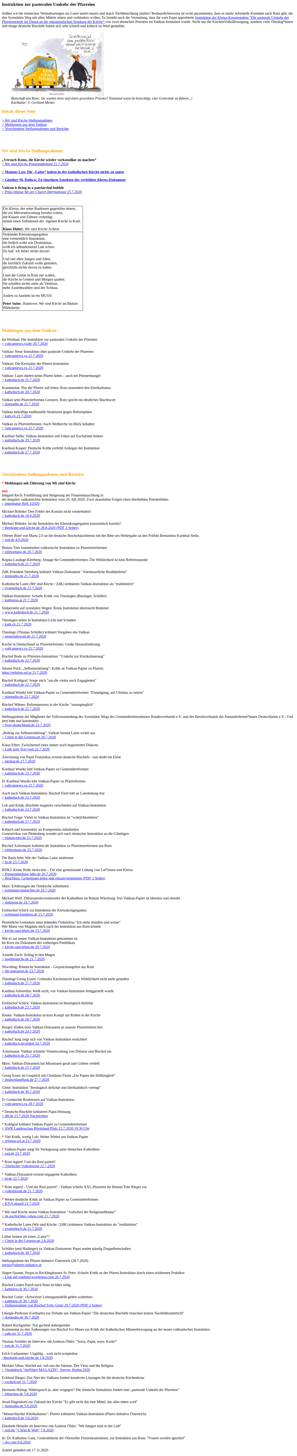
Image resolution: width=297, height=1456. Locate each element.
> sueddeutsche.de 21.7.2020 (23, 959)
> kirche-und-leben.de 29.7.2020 (26, 947)
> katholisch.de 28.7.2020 (21, 995)
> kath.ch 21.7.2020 (16, 416)
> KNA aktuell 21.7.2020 (20, 1204)
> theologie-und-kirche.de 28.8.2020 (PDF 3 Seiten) (40, 528)
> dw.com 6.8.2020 (16, 1442)
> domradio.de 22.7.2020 (20, 697)
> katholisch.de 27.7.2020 (21, 452)
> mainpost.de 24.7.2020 (20, 902)
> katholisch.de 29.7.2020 (21, 440)
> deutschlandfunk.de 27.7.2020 (25, 1080)
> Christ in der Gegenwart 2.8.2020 (28, 1241)
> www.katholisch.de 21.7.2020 (25, 612)
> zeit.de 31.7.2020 (16, 1346)
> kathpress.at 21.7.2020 (20, 600)
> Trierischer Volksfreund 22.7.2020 (28, 1166)
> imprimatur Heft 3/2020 (20, 504)
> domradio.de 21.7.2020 (20, 404)
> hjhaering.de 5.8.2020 (19, 1394)
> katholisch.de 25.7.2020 (21, 1055)
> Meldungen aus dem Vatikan (24, 124)
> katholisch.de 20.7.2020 (21, 392)
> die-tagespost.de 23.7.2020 (23, 971)
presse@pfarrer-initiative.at (21, 1265)
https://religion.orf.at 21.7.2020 (24, 672)
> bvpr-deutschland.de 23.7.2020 (26, 725)
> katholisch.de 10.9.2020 (21, 516)
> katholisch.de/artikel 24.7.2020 (26, 1043)
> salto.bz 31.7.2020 (17, 1334)
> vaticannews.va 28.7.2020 (22, 1104)
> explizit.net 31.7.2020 (19, 1382)
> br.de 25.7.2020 (15, 862)
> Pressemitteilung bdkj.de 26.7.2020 (29, 874)
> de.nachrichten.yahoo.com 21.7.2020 (30, 1216)
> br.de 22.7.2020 (15, 1178)
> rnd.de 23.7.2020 (16, 1153)
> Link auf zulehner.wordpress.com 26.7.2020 (36, 1277)
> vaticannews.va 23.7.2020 (22, 785)
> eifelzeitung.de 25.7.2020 (22, 850)
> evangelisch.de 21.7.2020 (22, 588)
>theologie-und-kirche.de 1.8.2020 (27, 1358)
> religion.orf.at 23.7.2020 (21, 1141)
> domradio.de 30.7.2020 (20, 1317)
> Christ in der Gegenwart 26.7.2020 (29, 737)
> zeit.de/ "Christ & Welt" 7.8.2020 (28, 1430)
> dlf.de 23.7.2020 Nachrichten (25, 1116)
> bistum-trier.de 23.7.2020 (22, 838)
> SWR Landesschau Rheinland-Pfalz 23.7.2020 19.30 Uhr (45, 1128)
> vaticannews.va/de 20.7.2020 (25, 344)
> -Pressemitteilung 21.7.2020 (35, 164)
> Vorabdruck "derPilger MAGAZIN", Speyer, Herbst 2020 (46, 1370)
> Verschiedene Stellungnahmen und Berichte (35, 129)
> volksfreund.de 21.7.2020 (22, 1191)
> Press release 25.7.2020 (42, 192)
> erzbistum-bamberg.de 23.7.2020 (27, 914)
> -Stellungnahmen (27, 120)
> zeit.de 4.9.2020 (15, 540)
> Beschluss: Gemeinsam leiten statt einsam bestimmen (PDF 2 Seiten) (53, 878)
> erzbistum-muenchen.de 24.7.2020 (28, 890)
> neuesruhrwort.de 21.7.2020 (24, 636)
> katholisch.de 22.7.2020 (21, 660)
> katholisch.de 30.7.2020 (21, 1092)
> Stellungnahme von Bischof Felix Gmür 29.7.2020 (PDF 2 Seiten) (52, 1305)
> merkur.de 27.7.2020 (18, 761)
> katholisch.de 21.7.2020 (21, 380)
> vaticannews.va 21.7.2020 (22, 356)
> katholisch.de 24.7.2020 (21, 1031)
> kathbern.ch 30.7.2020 (20, 1289)
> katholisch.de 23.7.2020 (21, 773)
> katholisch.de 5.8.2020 (20, 1418)
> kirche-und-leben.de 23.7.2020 (26, 931)
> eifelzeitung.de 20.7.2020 (22, 552)
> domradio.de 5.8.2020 (19, 1406)
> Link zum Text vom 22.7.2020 (26, 749)
